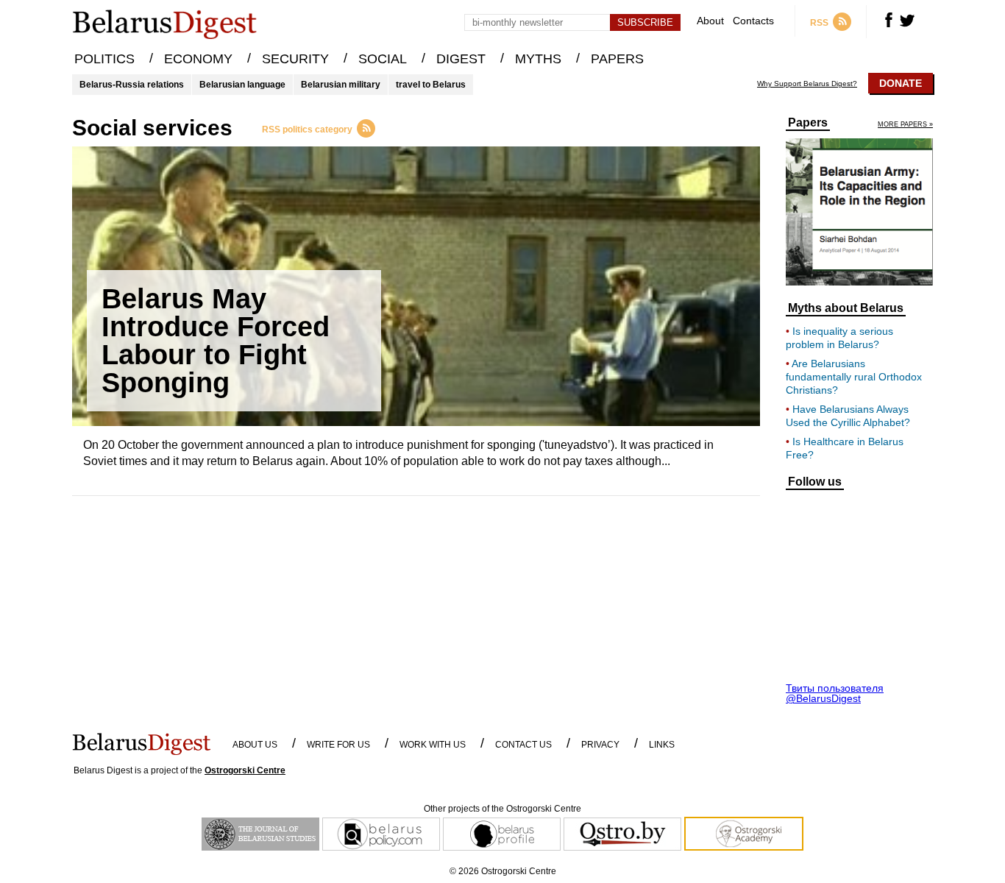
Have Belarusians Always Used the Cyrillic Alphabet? (848, 415)
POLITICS (104, 59)
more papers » (905, 124)
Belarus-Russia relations (131, 84)
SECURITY (295, 59)
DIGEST (461, 59)
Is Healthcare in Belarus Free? (844, 448)
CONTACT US (523, 745)
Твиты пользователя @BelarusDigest (835, 693)
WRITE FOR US (338, 745)
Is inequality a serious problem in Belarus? (839, 337)
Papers (808, 123)
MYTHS (538, 59)
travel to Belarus (431, 84)
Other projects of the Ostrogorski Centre (502, 808)
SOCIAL (382, 59)
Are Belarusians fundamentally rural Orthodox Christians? (854, 377)
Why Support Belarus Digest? (807, 84)
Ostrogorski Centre (245, 770)
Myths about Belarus (845, 308)
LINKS (662, 745)
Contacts (753, 20)
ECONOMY (198, 59)
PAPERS (617, 59)
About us (254, 745)
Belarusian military (340, 84)
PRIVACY (600, 745)
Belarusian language (242, 84)
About (710, 20)
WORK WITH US (432, 745)
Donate (900, 83)
